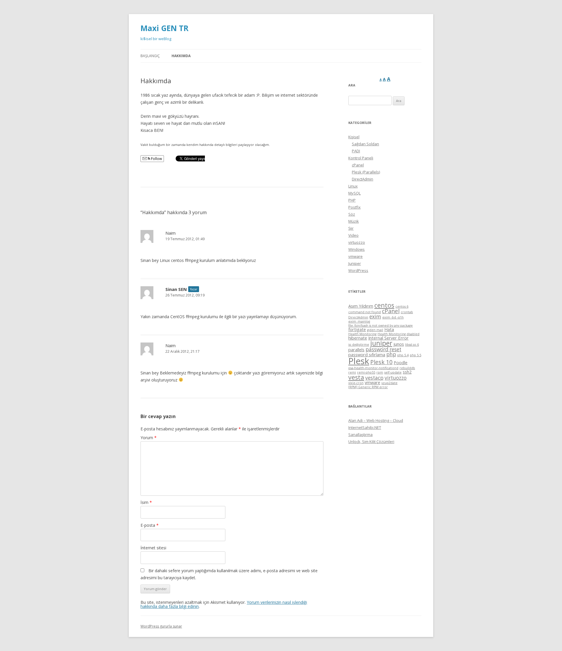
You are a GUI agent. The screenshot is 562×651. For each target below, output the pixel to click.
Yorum (148, 437)
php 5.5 (415, 355)
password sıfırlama (366, 354)
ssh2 (407, 372)
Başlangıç (150, 55)
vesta (356, 377)
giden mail (375, 330)
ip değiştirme (358, 344)
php (391, 354)
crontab (407, 312)
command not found (364, 312)
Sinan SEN (176, 289)
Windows (356, 249)
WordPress (358, 270)
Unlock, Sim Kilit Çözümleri (371, 441)
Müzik (353, 221)
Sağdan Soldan (365, 143)
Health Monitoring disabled (398, 334)
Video (353, 235)
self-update (393, 372)
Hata (389, 329)
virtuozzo (356, 242)
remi (352, 372)
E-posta (149, 525)
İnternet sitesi (153, 548)
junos (398, 344)
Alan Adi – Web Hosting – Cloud (375, 420)
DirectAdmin (362, 179)
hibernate (357, 338)
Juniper (354, 263)
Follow (156, 158)
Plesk (358, 361)
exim (375, 316)
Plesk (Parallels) (366, 172)
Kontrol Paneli (360, 158)
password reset (383, 349)
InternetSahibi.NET (364, 427)
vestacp (374, 377)
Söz (351, 214)
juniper (381, 343)
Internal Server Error (388, 338)
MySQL (354, 193)
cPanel (358, 165)
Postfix (354, 207)
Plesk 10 (381, 362)
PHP (352, 200)
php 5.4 (403, 355)
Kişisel (353, 136)
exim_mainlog (359, 321)
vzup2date (389, 383)
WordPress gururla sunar (161, 626)
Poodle (400, 362)
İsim (146, 502)
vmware (355, 256)
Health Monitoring (362, 334)
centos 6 (401, 306)
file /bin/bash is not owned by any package (380, 325)
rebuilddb (407, 368)
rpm (379, 372)
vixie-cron (356, 383)
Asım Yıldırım (360, 306)
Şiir (351, 228)
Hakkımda (181, 55)
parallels (356, 349)
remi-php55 (366, 372)
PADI (356, 151)
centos (384, 305)
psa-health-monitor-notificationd (373, 368)
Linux (353, 186)
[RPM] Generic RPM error (368, 387)
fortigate (357, 329)
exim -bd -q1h (393, 317)
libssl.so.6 (412, 344)
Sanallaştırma (360, 434)
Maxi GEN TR (164, 28)
